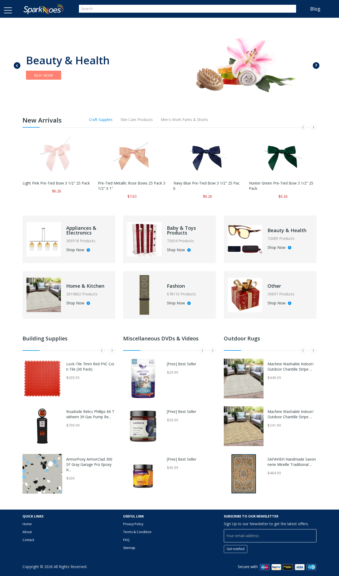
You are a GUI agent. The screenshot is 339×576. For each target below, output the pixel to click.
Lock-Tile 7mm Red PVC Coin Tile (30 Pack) (90, 366)
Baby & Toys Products (181, 230)
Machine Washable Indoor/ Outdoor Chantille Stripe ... (290, 366)
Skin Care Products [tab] (137, 119)
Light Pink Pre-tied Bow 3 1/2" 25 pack (56, 183)
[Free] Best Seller (181, 363)
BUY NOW (43, 75)
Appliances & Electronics (81, 230)
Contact (28, 540)
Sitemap (129, 548)
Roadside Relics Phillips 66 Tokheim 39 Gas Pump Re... (90, 414)
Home (27, 524)
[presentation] (17, 65)
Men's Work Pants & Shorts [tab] (184, 119)
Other (274, 286)
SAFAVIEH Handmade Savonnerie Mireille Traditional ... (291, 462)
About (27, 532)
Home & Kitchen (85, 286)
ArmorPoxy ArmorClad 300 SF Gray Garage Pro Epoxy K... (89, 464)
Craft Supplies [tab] (101, 119)
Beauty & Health (286, 230)
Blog (315, 9)
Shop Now (75, 250)
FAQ (126, 540)
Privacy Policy (133, 524)
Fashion (176, 286)
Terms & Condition (137, 532)
